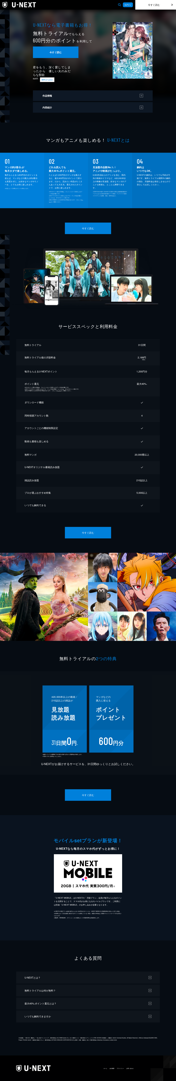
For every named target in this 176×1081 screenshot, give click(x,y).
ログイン (128, 5)
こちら (59, 390)
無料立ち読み (47, 79)
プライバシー (120, 1068)
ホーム (105, 1068)
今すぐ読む (154, 4)
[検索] (119, 4)
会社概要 (112, 1068)
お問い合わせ (129, 1068)
